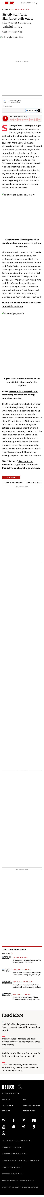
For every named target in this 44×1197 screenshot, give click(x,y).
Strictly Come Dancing (20, 125)
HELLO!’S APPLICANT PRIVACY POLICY (18, 1180)
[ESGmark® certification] (18, 1087)
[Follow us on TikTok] (37, 1120)
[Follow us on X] (27, 1120)
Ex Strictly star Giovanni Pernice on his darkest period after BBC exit (27, 961)
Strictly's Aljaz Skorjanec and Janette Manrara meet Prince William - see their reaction (21, 1027)
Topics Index (29, 1111)
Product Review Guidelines (25, 1187)
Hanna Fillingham (15, 101)
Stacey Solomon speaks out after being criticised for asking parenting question (20, 394)
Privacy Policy (9, 1160)
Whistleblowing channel (14, 1154)
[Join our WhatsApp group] (7, 1133)
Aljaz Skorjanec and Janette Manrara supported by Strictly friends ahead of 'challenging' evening (20, 1067)
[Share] (38, 110)
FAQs (25, 1099)
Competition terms (11, 1167)
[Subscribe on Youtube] (7, 1127)
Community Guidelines (12, 1147)
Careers (6, 1187)
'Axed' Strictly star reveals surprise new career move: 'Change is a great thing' (27, 973)
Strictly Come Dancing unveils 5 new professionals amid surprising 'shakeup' (27, 986)
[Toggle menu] (3, 3)
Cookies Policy (23, 1140)
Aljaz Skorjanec (13, 483)
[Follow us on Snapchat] (17, 1127)
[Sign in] (37, 3)
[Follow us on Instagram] (7, 1120)
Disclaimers (7, 1140)
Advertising (7, 1105)
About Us (6, 1099)
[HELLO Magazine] (9, 3)
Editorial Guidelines (12, 1174)
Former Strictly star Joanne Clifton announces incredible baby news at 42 (26, 998)
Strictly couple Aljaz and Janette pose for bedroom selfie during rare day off (21, 1055)
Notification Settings (29, 1160)
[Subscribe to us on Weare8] (37, 1127)
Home (5, 9)
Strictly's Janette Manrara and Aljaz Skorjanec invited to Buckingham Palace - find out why (21, 1041)
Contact (6, 1111)
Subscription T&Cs (31, 1105)
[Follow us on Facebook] (17, 1120)
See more (6, 953)
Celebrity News (20, 9)
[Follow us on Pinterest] (27, 1127)
